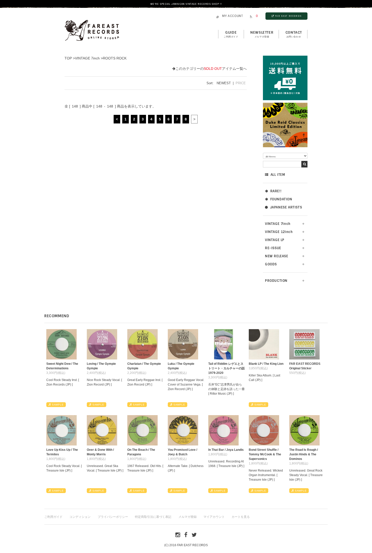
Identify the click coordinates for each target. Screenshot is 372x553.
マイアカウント (214, 517)
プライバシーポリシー (113, 517)
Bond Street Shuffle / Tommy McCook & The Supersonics (265, 454)
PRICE (241, 83)
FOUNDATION (281, 199)
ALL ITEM (278, 175)
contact (293, 34)
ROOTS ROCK (115, 58)
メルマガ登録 (187, 517)
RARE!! (276, 191)
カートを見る (241, 517)
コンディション (80, 517)
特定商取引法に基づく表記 (153, 517)
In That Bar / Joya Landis (226, 450)
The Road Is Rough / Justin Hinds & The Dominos (303, 454)
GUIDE (231, 34)
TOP (68, 58)
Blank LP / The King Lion (266, 364)
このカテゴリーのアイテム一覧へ (211, 69)
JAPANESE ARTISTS (286, 207)
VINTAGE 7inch (87, 58)
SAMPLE (58, 404)
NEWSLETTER (261, 34)
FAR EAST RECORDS (288, 15)
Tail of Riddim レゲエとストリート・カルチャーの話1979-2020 (226, 368)
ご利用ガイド (53, 517)
